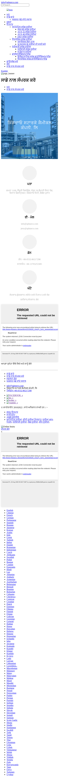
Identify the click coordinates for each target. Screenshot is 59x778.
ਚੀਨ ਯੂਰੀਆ (44, 422)
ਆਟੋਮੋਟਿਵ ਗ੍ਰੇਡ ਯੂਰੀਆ (22, 27)
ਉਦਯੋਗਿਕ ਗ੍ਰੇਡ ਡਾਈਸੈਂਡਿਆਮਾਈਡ (32, 59)
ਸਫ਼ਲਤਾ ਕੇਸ (12, 378)
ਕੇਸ (8, 64)
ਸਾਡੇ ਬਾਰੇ (10, 17)
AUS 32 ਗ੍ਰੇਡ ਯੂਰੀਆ (27, 32)
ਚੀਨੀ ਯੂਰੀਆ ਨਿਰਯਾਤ (32, 419)
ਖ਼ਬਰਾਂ (9, 22)
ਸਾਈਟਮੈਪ (11, 414)
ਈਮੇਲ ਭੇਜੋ (5, 429)
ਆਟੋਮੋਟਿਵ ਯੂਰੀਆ (14, 419)
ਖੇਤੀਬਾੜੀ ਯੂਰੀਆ (20, 422)
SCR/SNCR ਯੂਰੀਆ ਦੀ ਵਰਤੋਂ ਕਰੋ (32, 44)
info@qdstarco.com (9, 2)
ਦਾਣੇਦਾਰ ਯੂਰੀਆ (24, 51)
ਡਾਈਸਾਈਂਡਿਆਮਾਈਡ (21, 54)
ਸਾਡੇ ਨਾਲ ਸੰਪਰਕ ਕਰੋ (15, 66)
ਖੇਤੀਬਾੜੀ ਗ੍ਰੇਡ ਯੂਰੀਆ (21, 46)
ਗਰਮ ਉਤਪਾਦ (12, 412)
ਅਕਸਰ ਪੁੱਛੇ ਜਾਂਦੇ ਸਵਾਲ (22, 19)
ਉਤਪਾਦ (10, 24)
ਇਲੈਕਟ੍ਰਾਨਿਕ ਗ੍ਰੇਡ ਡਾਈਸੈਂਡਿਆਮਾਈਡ (34, 56)
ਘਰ (8, 14)
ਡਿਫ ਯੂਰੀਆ (33, 422)
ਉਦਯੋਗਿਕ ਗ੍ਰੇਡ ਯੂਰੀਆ (22, 39)
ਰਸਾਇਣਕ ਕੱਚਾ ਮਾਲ (26, 41)
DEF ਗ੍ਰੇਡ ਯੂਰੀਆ (25, 37)
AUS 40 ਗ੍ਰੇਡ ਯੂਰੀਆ (27, 34)
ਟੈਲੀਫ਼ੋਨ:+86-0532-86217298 (19, 390)
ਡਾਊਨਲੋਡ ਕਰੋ (12, 61)
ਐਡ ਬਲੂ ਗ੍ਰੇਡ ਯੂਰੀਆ (27, 29)
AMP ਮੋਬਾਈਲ (13, 417)
